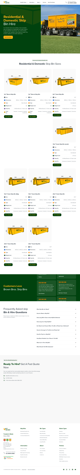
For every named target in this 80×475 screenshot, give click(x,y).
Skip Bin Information (24, 454)
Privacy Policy (61, 452)
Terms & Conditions (62, 448)
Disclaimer (61, 459)
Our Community (42, 450)
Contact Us (42, 454)
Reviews (41, 452)
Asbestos (61, 431)
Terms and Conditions (31, 469)
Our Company (42, 448)
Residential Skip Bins (43, 437)
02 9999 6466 (72, 3)
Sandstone (61, 441)
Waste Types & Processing (25, 452)
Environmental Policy (63, 454)
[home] (6, 2)
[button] (24, 2)
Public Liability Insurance (63, 461)
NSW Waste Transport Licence (64, 456)
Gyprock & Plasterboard (63, 437)
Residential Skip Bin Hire (24, 431)
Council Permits (23, 450)
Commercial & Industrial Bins (45, 435)
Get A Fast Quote (51, 2)
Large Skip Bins (42, 441)
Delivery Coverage (23, 448)
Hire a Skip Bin (8, 116)
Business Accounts (23, 456)
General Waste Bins (43, 439)
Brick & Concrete (62, 433)
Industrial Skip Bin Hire (24, 433)
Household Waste (62, 439)
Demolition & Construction (64, 435)
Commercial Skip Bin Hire (24, 435)
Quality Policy (61, 450)
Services (44, 2)
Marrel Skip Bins (43, 433)
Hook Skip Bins (42, 431)
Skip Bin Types (23, 2)
